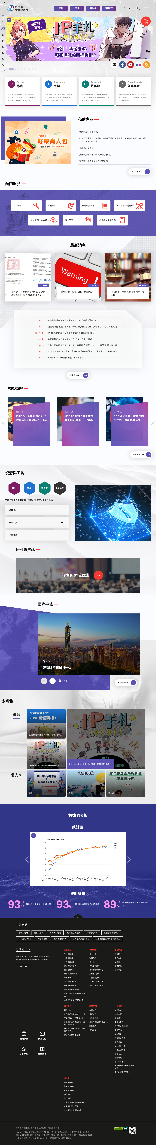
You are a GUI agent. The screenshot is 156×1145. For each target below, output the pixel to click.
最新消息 (118, 950)
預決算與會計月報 (122, 1026)
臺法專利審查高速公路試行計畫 (93, 161)
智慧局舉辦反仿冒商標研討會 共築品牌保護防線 (70, 339)
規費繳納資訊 (94, 978)
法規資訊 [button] (13, 510)
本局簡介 (92, 1010)
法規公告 (118, 958)
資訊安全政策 (53, 1128)
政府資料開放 (120, 1046)
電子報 (92, 962)
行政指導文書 (120, 1038)
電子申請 (92, 954)
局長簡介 (92, 1014)
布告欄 (117, 954)
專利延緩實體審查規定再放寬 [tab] (29, 69)
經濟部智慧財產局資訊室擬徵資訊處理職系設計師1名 (72, 320)
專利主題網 (23, 933)
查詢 (138, 8)
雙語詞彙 (42, 1054)
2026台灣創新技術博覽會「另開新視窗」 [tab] (19, 69)
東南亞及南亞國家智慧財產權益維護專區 (74, 1023)
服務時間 (73, 1132)
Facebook (122, 64)
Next (152, 422)
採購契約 (118, 1030)
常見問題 (118, 1054)
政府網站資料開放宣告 (25, 1128)
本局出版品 (119, 1022)
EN (128, 8)
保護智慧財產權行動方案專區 (108, 939)
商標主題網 (38, 933)
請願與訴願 (119, 1034)
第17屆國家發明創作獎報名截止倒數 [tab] (24, 69)
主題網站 (68, 950)
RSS (146, 64)
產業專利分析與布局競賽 (73, 1000)
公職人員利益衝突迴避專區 (74, 1102)
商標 (77, 8)
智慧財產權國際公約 (72, 1035)
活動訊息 (118, 970)
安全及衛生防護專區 (122, 1072)
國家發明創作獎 (60, 939)
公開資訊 (118, 1006)
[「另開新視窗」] (118, 1129)
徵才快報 (118, 966)
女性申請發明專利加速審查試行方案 (95, 155)
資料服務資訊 (94, 974)
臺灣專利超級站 (86, 148)
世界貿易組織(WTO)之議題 (74, 1014)
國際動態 (67, 1010)
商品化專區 (42, 939)
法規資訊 (118, 1010)
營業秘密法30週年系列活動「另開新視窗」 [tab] (32, 69)
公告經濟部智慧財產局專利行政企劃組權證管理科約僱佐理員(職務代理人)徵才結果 (84, 327)
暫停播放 (9, 20)
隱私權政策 (41, 1128)
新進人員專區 (69, 1086)
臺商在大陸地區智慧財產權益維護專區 (74, 1030)
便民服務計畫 (94, 966)
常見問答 (24, 1054)
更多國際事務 (123, 683)
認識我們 (93, 1006)
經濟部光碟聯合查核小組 (99, 1022)
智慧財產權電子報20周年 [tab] (14, 69)
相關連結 (118, 1058)
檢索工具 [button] (13, 522)
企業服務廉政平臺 (71, 1106)
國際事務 (68, 1006)
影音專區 (67, 1094)
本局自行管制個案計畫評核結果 (125, 1067)
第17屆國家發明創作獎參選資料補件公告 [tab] (9, 69)
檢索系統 (92, 958)
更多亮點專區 (137, 172)
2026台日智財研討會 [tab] (6, 69)
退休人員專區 (69, 1090)
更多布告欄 (74, 375)
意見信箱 (114, 64)
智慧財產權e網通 (111, 933)
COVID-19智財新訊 (97, 982)
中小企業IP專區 (25, 939)
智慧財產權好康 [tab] (27, 69)
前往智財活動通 (75, 575)
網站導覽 (124, 8)
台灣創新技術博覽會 (81, 939)
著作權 (93, 8)
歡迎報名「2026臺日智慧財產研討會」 (66, 358)
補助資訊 (118, 1042)
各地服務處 (93, 1018)
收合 (78, 919)
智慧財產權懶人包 (96, 970)
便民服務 (93, 950)
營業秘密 (109, 8)
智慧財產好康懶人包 (88, 132)
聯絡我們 (92, 1026)
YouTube (130, 64)
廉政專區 (67, 1098)
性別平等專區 (120, 1062)
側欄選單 (146, 8)
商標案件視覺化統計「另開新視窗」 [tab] (35, 69)
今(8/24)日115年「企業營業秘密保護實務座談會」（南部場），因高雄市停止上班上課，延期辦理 (84, 351)
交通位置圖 (62, 1132)
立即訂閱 (23, 967)
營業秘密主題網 (73, 933)
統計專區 (118, 1014)
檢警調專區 (68, 1082)
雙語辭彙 (92, 1030)
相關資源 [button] (13, 535)
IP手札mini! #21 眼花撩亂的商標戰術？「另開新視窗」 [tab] (12, 69)
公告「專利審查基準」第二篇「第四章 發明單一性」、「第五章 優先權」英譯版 (84, 345)
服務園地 (68, 1078)
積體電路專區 (92, 933)
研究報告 (118, 1018)
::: (5, 2)
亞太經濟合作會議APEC (73, 1018)
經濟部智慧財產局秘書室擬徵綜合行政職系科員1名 (71, 333)
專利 (61, 8)
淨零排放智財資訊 (96, 986)
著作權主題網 (55, 933)
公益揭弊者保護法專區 (73, 1110)
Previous (4, 422)
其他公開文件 (120, 1050)
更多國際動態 (138, 454)
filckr (138, 64)
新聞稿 (117, 962)
